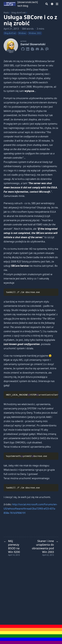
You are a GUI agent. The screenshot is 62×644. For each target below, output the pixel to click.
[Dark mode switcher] (52, 4)
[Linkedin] (27, 48)
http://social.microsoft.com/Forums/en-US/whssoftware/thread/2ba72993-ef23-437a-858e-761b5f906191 (30, 509)
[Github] (22, 48)
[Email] (47, 48)
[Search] (46, 4)
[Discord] (37, 48)
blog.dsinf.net (18, 12)
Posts (6, 12)
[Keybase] (42, 48)
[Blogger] (32, 48)
